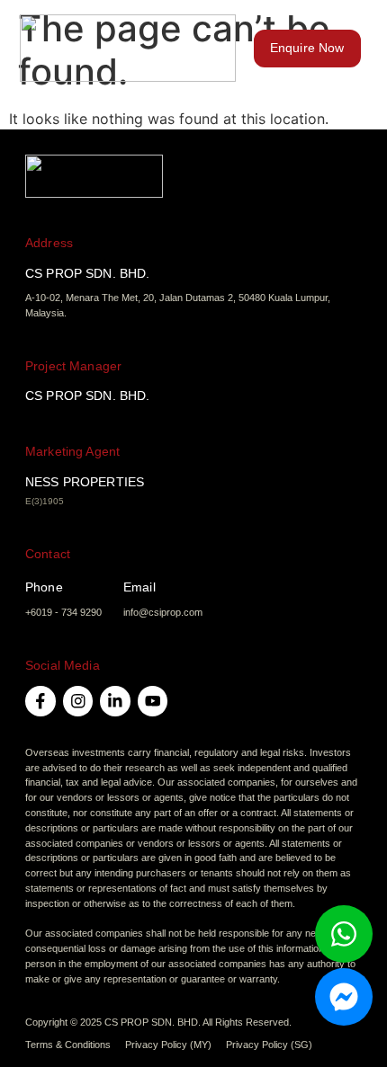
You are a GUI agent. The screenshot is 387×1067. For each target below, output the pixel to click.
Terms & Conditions (68, 1044)
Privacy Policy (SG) (269, 1044)
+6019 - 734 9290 (63, 612)
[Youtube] (153, 701)
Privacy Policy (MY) (168, 1044)
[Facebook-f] (40, 701)
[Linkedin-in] (115, 701)
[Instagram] (78, 701)
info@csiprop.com (162, 612)
